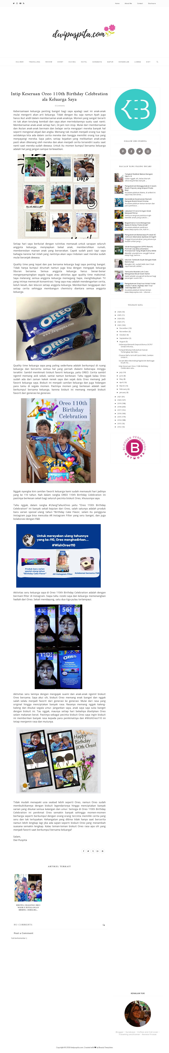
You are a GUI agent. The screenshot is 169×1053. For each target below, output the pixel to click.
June (121, 376)
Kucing (72, 62)
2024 (119, 318)
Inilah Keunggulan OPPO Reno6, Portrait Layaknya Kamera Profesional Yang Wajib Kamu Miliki (140, 248)
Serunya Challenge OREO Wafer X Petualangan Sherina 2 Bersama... (28, 908)
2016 (119, 413)
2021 (119, 396)
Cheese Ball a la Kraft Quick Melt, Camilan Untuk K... (136, 356)
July (121, 372)
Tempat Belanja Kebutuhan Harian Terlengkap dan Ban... (133, 351)
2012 (119, 427)
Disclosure (152, 3)
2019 (119, 403)
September (124, 338)
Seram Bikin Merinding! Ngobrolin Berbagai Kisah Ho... (136, 362)
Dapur (110, 62)
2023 (119, 322)
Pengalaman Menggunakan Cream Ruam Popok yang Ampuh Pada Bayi (140, 188)
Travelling (34, 62)
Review (49, 62)
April (121, 382)
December (123, 328)
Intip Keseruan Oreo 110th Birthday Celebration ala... (133, 367)
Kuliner (20, 62)
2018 (119, 407)
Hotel (84, 62)
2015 (119, 417)
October (123, 335)
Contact (140, 3)
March (122, 386)
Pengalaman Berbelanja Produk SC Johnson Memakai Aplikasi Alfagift (140, 236)
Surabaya (97, 62)
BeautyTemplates (106, 1047)
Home (117, 3)
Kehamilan (124, 62)
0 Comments (60, 106)
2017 (119, 410)
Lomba (138, 62)
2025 (119, 315)
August (122, 341)
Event (60, 62)
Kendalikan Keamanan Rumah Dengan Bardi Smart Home (138, 200)
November (124, 331)
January (122, 392)
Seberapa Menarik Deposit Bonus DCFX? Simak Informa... (135, 345)
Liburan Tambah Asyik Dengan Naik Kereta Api (140, 260)
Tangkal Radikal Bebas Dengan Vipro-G (139, 175)
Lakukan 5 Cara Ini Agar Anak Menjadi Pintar (138, 212)
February (123, 389)
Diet (148, 62)
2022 (119, 325)
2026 (119, 312)
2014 (119, 420)
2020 (119, 400)
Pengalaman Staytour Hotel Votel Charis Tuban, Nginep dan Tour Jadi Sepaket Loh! (140, 285)
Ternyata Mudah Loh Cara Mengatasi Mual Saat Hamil (137, 272)
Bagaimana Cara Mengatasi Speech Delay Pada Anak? (137, 224)
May (121, 379)
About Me (128, 3)
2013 (119, 423)
